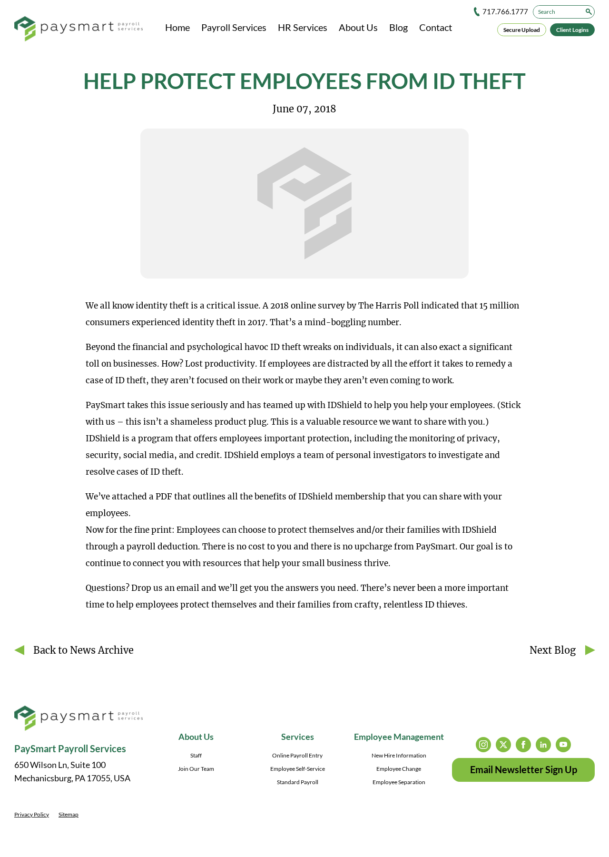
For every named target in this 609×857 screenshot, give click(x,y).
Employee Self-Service (297, 768)
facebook (523, 744)
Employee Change (398, 768)
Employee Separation (399, 782)
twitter (503, 744)
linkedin (543, 744)
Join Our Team (196, 768)
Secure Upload (521, 29)
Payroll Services (233, 27)
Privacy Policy (31, 814)
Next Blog (553, 650)
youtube (563, 744)
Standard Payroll (297, 782)
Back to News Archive (83, 650)
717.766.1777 (505, 11)
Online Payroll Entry (297, 755)
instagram (483, 744)
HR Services (302, 27)
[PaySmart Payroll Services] (78, 29)
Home (177, 27)
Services (297, 736)
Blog (398, 27)
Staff (196, 755)
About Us (358, 27)
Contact (435, 27)
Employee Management (399, 736)
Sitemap (69, 814)
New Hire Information (399, 755)
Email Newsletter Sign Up (523, 769)
